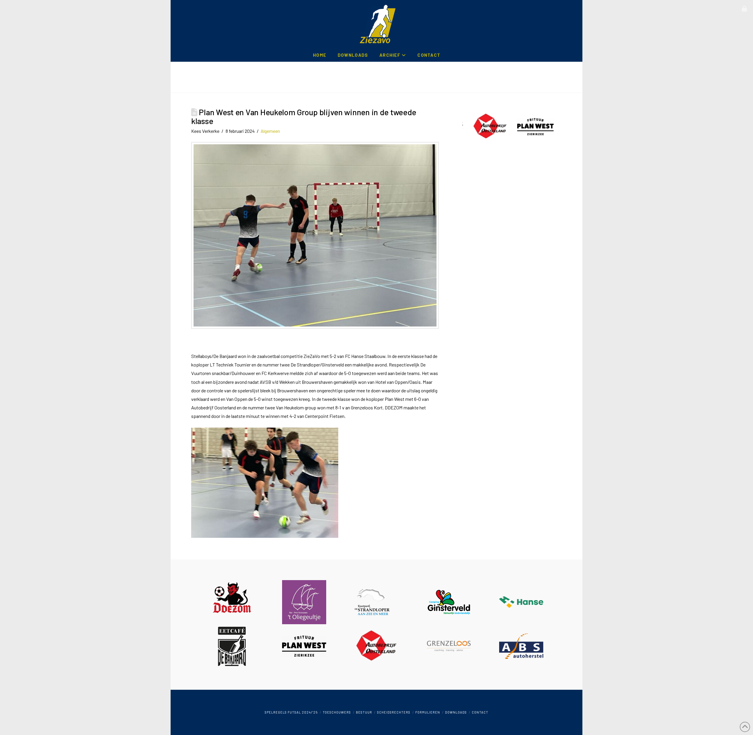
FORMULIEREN (427, 712)
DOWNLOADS (456, 712)
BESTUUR (364, 712)
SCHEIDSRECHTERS (393, 712)
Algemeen (270, 131)
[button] (744, 9)
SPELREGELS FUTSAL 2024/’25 (291, 712)
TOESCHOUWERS (337, 712)
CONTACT (480, 712)
